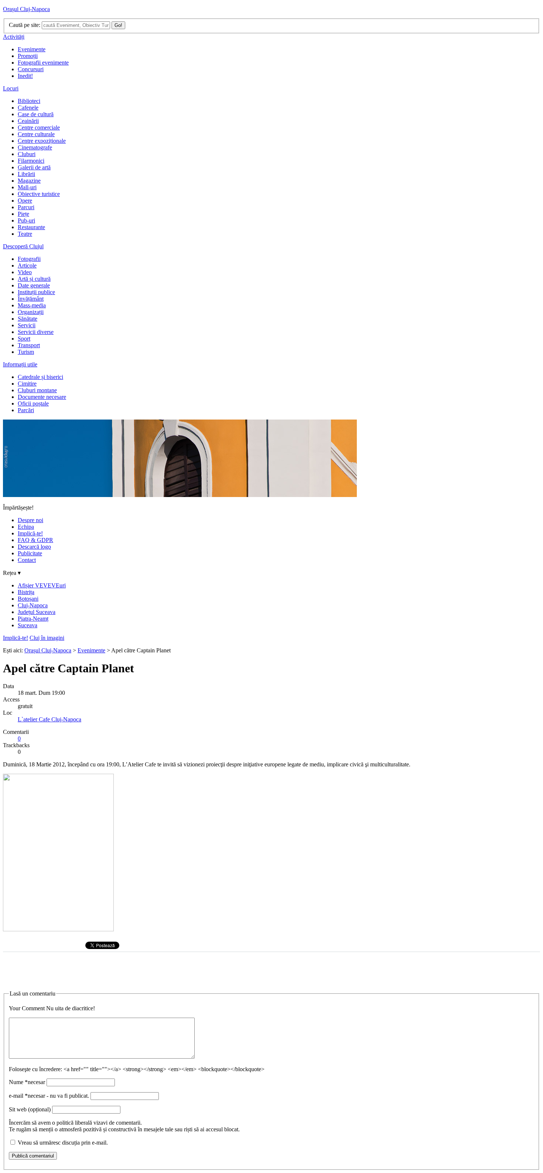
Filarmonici (31, 161)
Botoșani (28, 599)
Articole (27, 265)
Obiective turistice (39, 194)
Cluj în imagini (47, 638)
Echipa (26, 527)
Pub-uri (26, 220)
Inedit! (25, 76)
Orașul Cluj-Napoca (26, 9)
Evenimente (31, 49)
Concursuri (31, 69)
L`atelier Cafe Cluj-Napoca (49, 719)
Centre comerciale (39, 127)
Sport (24, 338)
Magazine (29, 180)
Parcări (26, 410)
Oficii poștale (33, 403)
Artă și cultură (34, 279)
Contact (27, 560)
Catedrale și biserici (40, 377)
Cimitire (27, 383)
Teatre (25, 234)
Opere (25, 200)
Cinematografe (35, 147)
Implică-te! (30, 533)
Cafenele (28, 107)
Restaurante (31, 227)
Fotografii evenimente (43, 62)
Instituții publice (36, 292)
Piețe (23, 214)
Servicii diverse (36, 332)
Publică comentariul (33, 1156)
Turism (26, 352)
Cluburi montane (37, 390)
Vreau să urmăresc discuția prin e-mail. (63, 1142)
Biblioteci (29, 101)
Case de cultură (36, 114)
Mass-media (32, 305)
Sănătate (27, 318)
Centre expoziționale (42, 141)
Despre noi (30, 520)
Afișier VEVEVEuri (42, 585)
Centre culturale (36, 134)
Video (25, 272)
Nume (27, 1082)
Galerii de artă (34, 167)
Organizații (31, 312)
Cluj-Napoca (33, 605)
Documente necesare (42, 397)
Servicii (26, 325)
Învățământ (31, 299)
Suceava (27, 625)
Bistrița (26, 592)
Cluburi (26, 154)
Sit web (30, 1109)
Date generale (34, 285)
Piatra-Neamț (33, 618)
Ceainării (28, 121)
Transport (29, 345)
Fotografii (29, 259)
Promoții (28, 56)
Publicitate (30, 553)
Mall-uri (27, 187)
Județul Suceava (36, 612)
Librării (26, 174)
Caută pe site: (24, 25)
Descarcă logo (34, 547)
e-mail (49, 1096)
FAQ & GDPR (35, 540)
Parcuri (26, 207)
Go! (118, 25)
